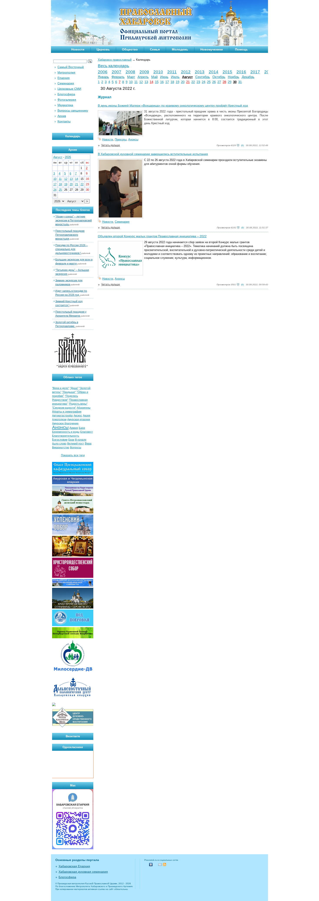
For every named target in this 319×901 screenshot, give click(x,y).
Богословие (59, 439)
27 (219, 82)
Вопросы (75, 447)
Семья (155, 49)
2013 (199, 72)
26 (214, 82)
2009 (144, 72)
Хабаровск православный (115, 59)
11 (136, 82)
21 (188, 82)
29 (229, 82)
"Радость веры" (78, 403)
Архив (62, 116)
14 (151, 82)
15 (156, 82)
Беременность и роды (65, 431)
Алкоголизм (59, 419)
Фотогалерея (67, 99)
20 (182, 82)
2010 (158, 72)
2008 (130, 72)
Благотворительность (65, 435)
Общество (130, 49)
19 (177, 82)
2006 (102, 72)
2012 (186, 72)
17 (167, 82)
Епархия (64, 78)
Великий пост (75, 443)
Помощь (241, 49)
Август (187, 77)
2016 (241, 72)
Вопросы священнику (73, 110)
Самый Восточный (71, 67)
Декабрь (248, 77)
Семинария (122, 221)
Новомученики (211, 49)
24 (203, 82)
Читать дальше (110, 145)
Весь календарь (113, 66)
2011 (172, 72)
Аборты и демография (66, 411)
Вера (88, 443)
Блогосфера (66, 94)
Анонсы (133, 139)
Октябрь (218, 77)
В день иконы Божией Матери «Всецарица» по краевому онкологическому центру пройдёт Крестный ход (173, 105)
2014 (213, 72)
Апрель (143, 77)
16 (162, 82)
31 (240, 82)
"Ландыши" (69, 392)
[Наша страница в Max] (72, 848)
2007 (116, 72)
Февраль (118, 77)
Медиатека (65, 105)
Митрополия (66, 72)
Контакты (64, 121)
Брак (71, 439)
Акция (86, 415)
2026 (68, 157)
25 (208, 82)
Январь (103, 77)
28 (224, 82)
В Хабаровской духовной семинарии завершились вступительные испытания (153, 154)
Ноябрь (233, 77)
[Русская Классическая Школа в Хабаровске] (72, 727)
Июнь (164, 77)
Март (131, 77)
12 (141, 82)
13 (146, 82)
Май (154, 77)
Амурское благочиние (65, 423)
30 (235, 82)
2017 (255, 72)
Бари (82, 428)
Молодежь (180, 49)
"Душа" (74, 388)
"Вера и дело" (60, 388)
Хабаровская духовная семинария (83, 871)
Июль (175, 77)
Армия (73, 428)
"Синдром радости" (64, 407)
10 (131, 82)
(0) (242, 145)
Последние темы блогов (73, 210)
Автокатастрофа (62, 415)
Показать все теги (73, 455)
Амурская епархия (78, 419)
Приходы (121, 139)
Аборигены (83, 407)
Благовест (86, 431)
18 (172, 82)
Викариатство (60, 447)
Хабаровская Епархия (74, 866)
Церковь (103, 49)
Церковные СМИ (69, 88)
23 (198, 82)
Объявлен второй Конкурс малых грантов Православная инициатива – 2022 (152, 236)
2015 (227, 72)
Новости (77, 49)
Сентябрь (202, 77)
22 (193, 82)
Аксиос (78, 415)
